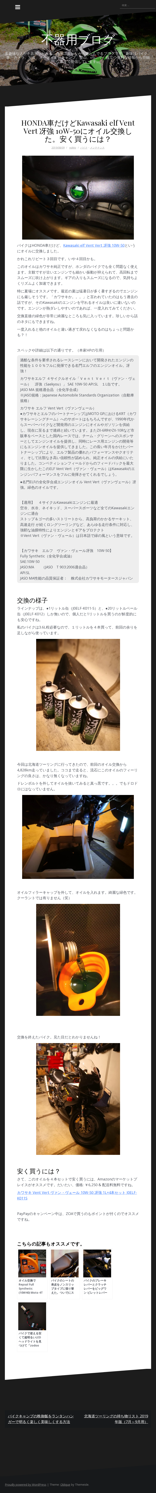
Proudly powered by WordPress (25, 1484)
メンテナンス (97, 147)
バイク (84, 147)
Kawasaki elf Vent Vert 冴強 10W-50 (94, 245)
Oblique (65, 1484)
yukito (72, 147)
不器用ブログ (78, 39)
